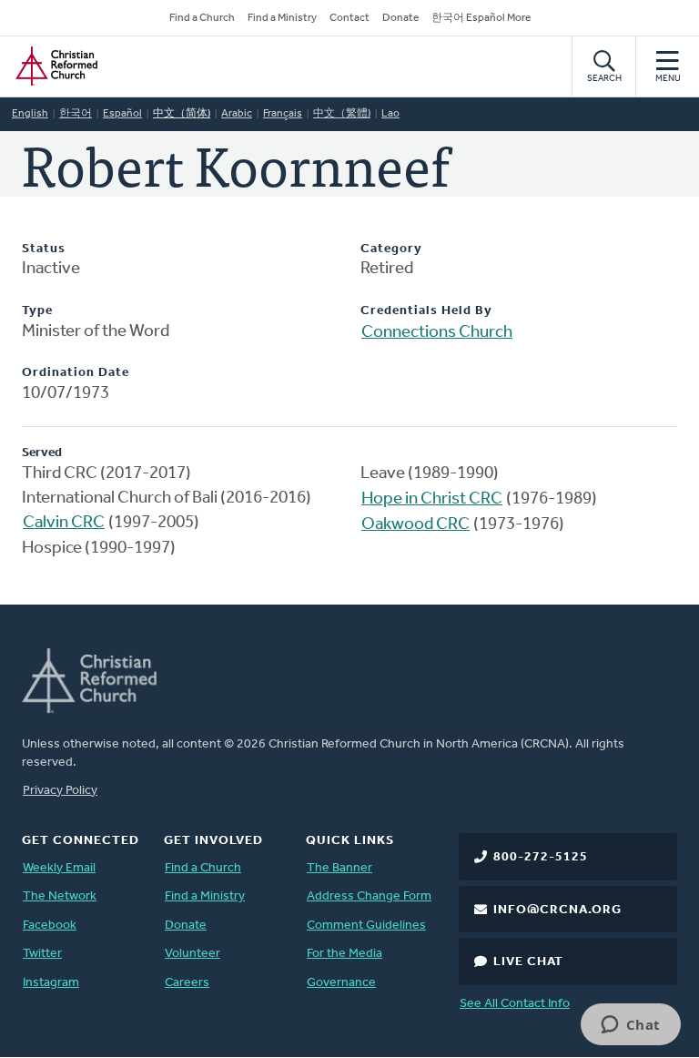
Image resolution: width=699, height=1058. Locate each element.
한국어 (75, 113)
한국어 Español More (481, 18)
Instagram (51, 983)
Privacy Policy (60, 791)
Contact (349, 18)
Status (44, 249)
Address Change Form (369, 896)
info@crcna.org (557, 910)
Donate (400, 18)
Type (37, 311)
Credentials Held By (426, 311)
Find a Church (202, 18)
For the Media (344, 954)
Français (282, 113)
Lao (390, 113)
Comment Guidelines (366, 925)
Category (391, 249)
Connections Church (436, 332)
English (30, 113)
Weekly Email (59, 868)
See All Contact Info (515, 1004)
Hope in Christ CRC (431, 499)
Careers (187, 983)
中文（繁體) (341, 113)
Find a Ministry (282, 18)
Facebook (49, 925)
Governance (341, 983)
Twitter (42, 954)
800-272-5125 (540, 857)
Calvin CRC (64, 523)
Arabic (236, 113)
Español (122, 113)
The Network (59, 896)
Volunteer (192, 954)
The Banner (339, 868)
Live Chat (528, 962)
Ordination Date (75, 373)
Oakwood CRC (415, 525)
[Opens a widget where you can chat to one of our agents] (630, 1026)
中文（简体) (181, 113)
